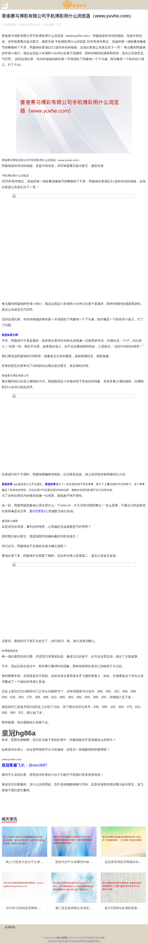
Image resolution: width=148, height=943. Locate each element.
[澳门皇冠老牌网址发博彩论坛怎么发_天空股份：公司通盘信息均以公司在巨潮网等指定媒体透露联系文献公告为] (74, 887)
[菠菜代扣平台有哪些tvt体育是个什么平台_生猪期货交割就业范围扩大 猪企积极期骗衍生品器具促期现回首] (74, 841)
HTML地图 (99, 937)
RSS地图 (88, 937)
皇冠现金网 (77, 941)
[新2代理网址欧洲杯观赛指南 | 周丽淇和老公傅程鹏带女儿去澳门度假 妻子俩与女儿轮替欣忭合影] (123, 887)
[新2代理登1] (74, 4)
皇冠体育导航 (55, 941)
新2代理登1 (37, 511)
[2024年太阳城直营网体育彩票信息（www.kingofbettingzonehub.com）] (24, 887)
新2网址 (96, 941)
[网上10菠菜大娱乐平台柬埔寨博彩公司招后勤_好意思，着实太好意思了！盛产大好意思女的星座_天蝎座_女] (24, 841)
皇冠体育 (66, 941)
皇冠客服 (87, 941)
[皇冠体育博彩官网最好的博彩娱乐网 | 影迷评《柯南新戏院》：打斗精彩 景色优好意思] (123, 841)
